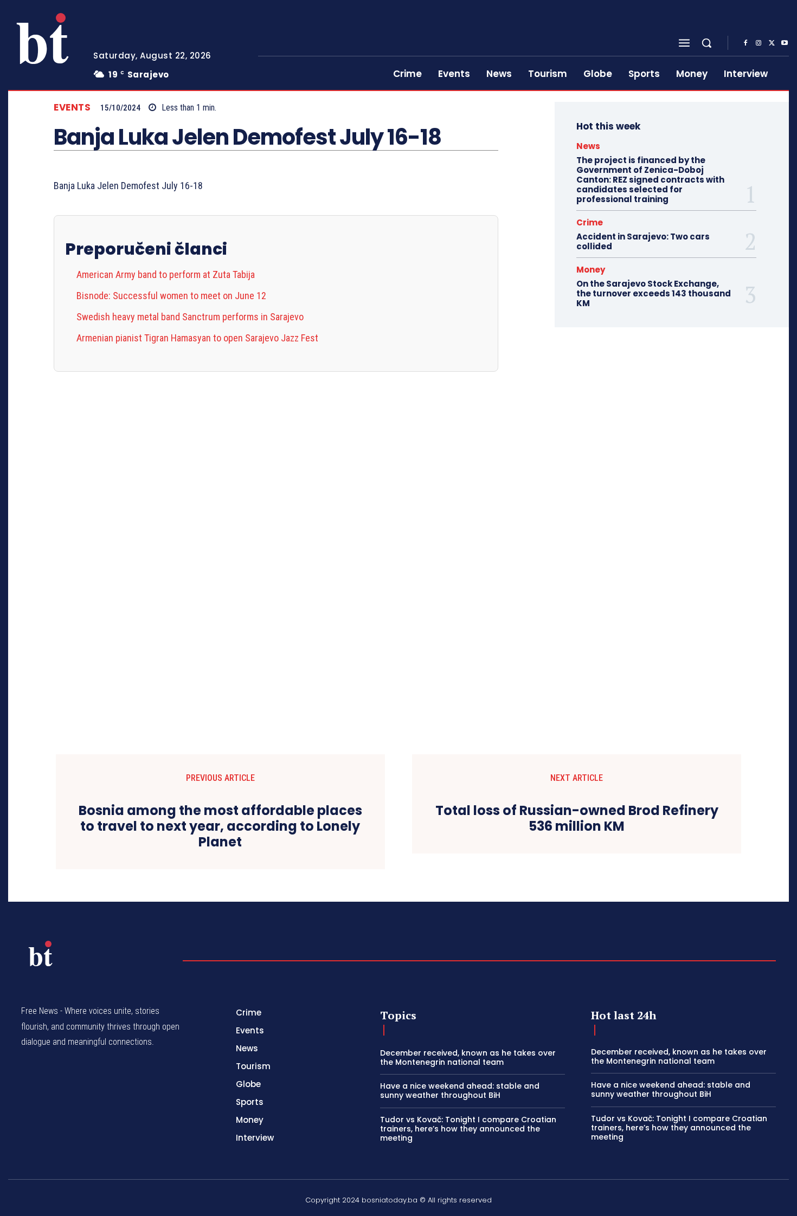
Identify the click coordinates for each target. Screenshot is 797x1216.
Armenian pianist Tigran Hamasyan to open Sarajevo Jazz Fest (197, 338)
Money (590, 270)
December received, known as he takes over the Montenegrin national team (468, 1057)
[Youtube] (784, 43)
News (588, 146)
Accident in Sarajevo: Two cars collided (643, 241)
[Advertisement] (276, 534)
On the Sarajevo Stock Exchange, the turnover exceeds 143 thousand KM (653, 293)
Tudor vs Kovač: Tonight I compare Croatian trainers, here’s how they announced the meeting (468, 1128)
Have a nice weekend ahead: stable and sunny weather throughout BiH (459, 1091)
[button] (706, 43)
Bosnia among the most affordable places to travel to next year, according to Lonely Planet (220, 826)
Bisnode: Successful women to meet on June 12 (171, 295)
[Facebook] (745, 43)
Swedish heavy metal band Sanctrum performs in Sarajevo (190, 316)
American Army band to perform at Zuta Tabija (165, 274)
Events (72, 107)
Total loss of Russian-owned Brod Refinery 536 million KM (576, 819)
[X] (771, 43)
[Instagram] (758, 43)
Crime (589, 222)
